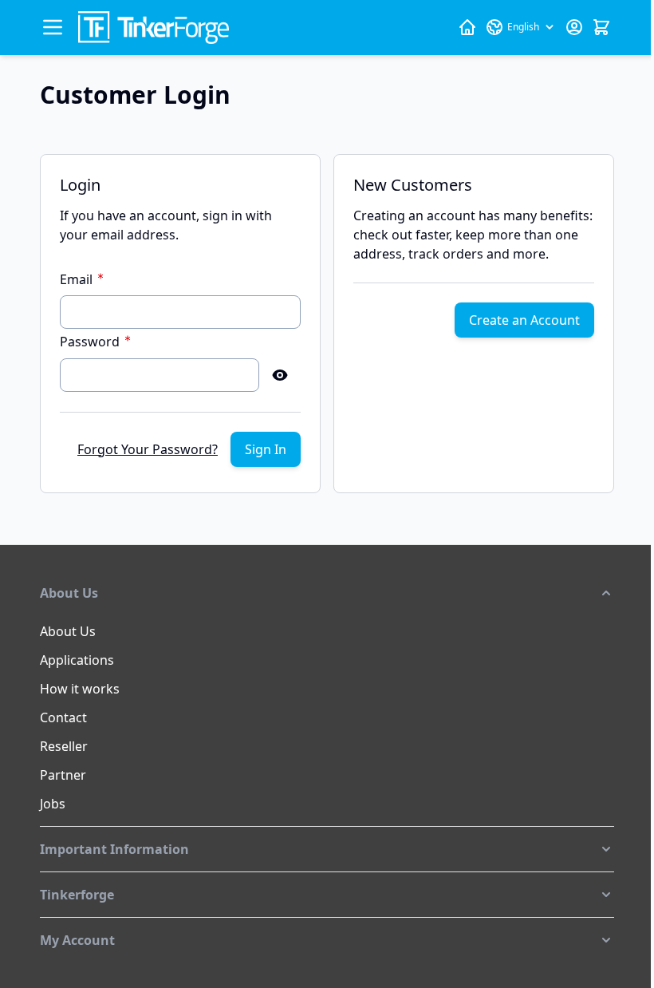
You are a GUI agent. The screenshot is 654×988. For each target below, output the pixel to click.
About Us (68, 631)
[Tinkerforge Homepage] (467, 27)
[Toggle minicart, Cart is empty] (601, 27)
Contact (63, 717)
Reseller (64, 746)
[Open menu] (52, 27)
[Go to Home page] (153, 27)
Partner (63, 775)
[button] (327, 593)
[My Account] (574, 27)
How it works (80, 689)
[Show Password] (280, 375)
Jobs (52, 803)
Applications (77, 660)
